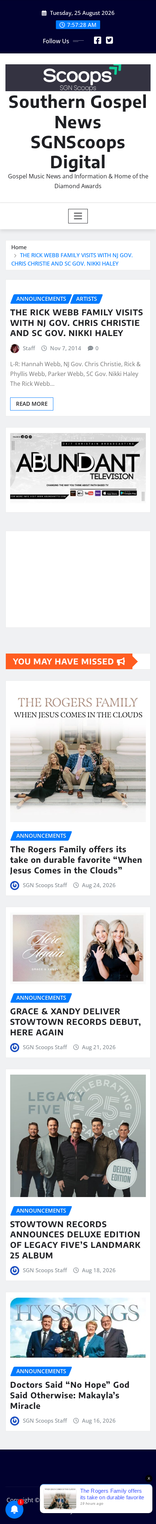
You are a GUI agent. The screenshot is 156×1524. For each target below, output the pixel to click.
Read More (32, 403)
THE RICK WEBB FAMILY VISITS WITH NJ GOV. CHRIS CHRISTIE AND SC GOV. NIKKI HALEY (76, 322)
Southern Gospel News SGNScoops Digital (78, 131)
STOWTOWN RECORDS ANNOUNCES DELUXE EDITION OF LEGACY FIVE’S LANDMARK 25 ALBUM (75, 1239)
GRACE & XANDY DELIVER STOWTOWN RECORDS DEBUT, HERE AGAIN (75, 1021)
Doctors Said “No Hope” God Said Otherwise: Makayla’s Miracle (70, 1394)
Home (19, 247)
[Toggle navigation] (78, 216)
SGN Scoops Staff (45, 885)
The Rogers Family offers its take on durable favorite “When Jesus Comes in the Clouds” (76, 859)
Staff (29, 348)
